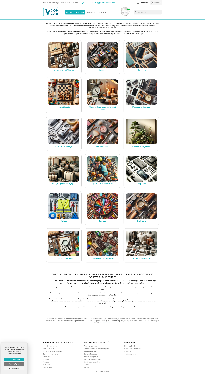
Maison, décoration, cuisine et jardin (96, 349)
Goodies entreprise (75, 12)
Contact (102, 12)
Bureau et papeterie (50, 354)
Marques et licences (91, 351)
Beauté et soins (49, 349)
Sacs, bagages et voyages (93, 359)
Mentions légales (130, 346)
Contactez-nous (130, 354)
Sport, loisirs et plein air (92, 362)
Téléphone (87, 365)
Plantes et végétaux (91, 357)
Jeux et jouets (48, 367)
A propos (91, 12)
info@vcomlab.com (107, 3)
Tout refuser (14, 364)
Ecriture (46, 359)
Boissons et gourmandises (52, 351)
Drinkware (46, 357)
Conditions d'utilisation (132, 349)
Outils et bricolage (90, 354)
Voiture (86, 367)
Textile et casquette (91, 346)
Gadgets (46, 362)
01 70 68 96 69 (89, 3)
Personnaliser (14, 368)
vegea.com (106, 323)
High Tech (46, 365)
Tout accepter (14, 359)
